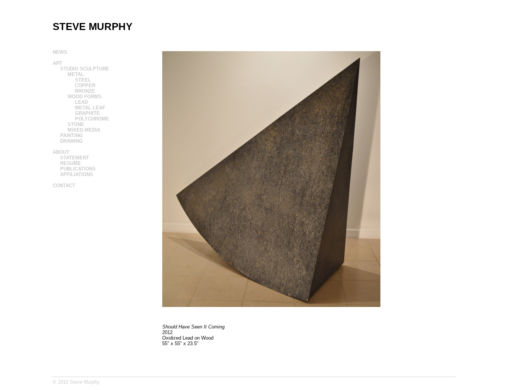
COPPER (85, 85)
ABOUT (61, 152)
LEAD (81, 102)
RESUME (70, 163)
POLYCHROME (92, 119)
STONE (76, 124)
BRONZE (85, 91)
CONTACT (64, 185)
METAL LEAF (90, 107)
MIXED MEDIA (84, 130)
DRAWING (71, 141)
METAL (76, 74)
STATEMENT (74, 158)
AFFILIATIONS (76, 174)
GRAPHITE (87, 113)
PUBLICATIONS (78, 169)
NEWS (60, 52)
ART (57, 63)
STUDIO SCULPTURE (84, 69)
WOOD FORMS (85, 96)
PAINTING (71, 135)
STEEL (83, 80)
